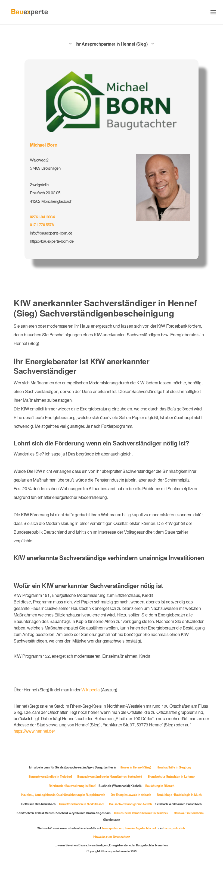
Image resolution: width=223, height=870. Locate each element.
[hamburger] (213, 12)
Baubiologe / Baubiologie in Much (179, 794)
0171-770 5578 (42, 224)
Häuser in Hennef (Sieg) (135, 767)
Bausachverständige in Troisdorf (50, 776)
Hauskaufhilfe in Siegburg (174, 767)
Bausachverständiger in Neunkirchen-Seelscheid (109, 776)
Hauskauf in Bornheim (189, 813)
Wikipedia (91, 689)
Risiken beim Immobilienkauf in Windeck (141, 813)
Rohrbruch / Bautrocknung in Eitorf (72, 785)
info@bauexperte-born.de (51, 233)
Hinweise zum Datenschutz (111, 836)
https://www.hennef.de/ (34, 731)
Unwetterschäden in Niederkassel (81, 804)
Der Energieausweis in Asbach (131, 794)
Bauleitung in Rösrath (160, 785)
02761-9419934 (42, 216)
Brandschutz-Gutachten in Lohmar (171, 776)
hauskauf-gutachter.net (140, 828)
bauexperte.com (112, 828)
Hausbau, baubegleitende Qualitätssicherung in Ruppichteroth (63, 794)
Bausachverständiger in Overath (130, 804)
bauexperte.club (174, 828)
